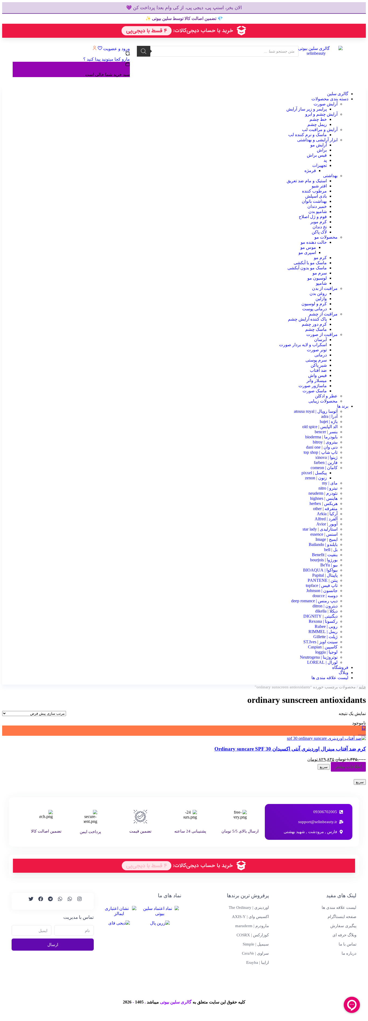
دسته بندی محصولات (329, 99)
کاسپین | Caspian (323, 647)
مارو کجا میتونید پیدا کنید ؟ (106, 59)
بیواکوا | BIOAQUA (320, 570)
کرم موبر (318, 221)
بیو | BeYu (329, 565)
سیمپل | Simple (256, 944)
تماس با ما (347, 944)
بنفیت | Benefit (325, 554)
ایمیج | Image (326, 539)
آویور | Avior (327, 524)
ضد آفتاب (318, 370)
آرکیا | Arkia (327, 513)
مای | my (330, 483)
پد (325, 160)
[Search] (143, 51)
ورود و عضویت (116, 48)
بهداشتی (330, 175)
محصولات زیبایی (323, 401)
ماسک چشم (316, 329)
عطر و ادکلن (326, 396)
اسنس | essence (324, 534)
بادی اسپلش (316, 196)
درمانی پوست (314, 309)
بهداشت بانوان (314, 201)
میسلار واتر (317, 380)
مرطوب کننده (314, 191)
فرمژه (310, 170)
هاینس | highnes (324, 498)
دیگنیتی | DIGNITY (320, 616)
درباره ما (349, 953)
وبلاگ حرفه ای (344, 935)
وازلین (321, 298)
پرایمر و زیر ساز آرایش (306, 109)
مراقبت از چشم (323, 314)
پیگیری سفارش (343, 926)
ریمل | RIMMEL (323, 631)
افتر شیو (319, 186)
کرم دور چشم (314, 324)
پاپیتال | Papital (325, 575)
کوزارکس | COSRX (253, 935)
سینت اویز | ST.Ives (320, 642)
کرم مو (320, 257)
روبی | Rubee (326, 626)
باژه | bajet (329, 421)
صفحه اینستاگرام (342, 917)
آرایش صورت (326, 104)
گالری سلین (337, 93)
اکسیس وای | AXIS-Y (250, 917)
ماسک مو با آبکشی (310, 262)
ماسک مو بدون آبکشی (307, 268)
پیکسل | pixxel (314, 472)
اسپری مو (307, 252)
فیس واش (317, 375)
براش (322, 150)
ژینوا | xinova (326, 457)
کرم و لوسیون (314, 303)
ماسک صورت (315, 391)
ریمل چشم (317, 124)
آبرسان (320, 339)
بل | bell (331, 549)
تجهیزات (319, 165)
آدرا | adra (329, 416)
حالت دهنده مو (314, 242)
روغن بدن (318, 293)
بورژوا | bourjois (324, 560)
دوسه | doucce (325, 595)
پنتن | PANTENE (323, 580)
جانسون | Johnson (322, 590)
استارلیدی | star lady (320, 529)
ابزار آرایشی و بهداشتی (317, 139)
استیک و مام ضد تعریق (307, 180)
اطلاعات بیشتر (348, 766)
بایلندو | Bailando (323, 544)
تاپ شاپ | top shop (321, 452)
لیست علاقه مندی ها (329, 677)
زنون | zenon (316, 478)
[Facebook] (38, 901)
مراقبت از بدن (325, 288)
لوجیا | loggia (326, 652)
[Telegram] (48, 901)
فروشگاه (340, 667)
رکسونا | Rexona (323, 621)
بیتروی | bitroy (325, 442)
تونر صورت (317, 350)
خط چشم (318, 119)
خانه (362, 687)
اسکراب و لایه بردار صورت (303, 344)
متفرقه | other (325, 508)
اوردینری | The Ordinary (249, 907)
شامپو (321, 283)
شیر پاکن (319, 365)
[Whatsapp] (67, 901)
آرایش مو (318, 145)
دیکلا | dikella (326, 611)
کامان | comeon (324, 467)
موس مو (308, 247)
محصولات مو (326, 237)
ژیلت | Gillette (325, 636)
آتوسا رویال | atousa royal (316, 411)
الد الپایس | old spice (320, 426)
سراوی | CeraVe (255, 953)
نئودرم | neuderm (323, 493)
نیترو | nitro (328, 488)
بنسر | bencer (326, 431)
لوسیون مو (317, 278)
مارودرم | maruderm (252, 926)
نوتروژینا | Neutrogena (319, 657)
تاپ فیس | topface (322, 585)
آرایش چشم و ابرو (321, 114)
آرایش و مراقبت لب (320, 129)
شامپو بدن (317, 211)
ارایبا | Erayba (257, 962)
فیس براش (317, 155)
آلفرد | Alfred (326, 519)
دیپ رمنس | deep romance (314, 601)
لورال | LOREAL (322, 662)
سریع (324, 767)
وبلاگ (343, 672)
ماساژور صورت (312, 385)
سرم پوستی (316, 360)
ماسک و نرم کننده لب (307, 134)
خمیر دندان (317, 206)
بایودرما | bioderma (321, 437)
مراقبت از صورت (322, 334)
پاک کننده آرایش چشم (307, 319)
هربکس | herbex (324, 503)
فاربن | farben (326, 462)
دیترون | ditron (325, 606)
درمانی (320, 355)
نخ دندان (320, 227)
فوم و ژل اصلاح (313, 216)
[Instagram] (77, 901)
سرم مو (320, 273)
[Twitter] (28, 901)
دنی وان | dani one (322, 447)
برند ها (342, 406)
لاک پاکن (319, 232)
